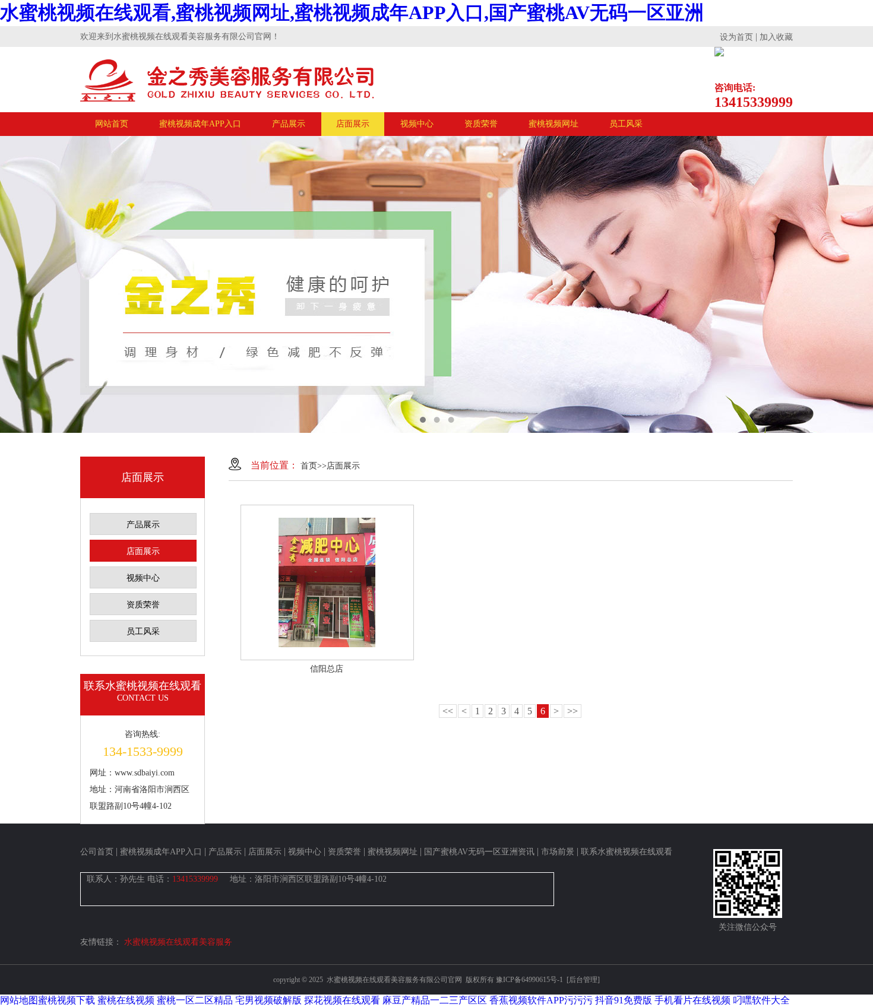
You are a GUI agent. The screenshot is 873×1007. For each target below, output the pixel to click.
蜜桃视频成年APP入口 (200, 123)
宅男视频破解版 (268, 1000)
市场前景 (557, 851)
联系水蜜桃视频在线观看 (626, 851)
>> (572, 711)
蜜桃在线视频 (125, 1000)
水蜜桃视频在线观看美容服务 (178, 942)
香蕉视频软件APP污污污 (541, 1000)
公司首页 (96, 851)
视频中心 (417, 123)
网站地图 (19, 1000)
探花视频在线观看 (342, 1000)
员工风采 (626, 123)
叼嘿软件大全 (761, 1000)
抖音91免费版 (623, 1000)
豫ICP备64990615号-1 (529, 980)
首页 (309, 465)
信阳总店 (326, 668)
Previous (21, 284)
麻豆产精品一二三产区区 (434, 1000)
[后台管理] (582, 980)
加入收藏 (776, 37)
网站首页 (111, 123)
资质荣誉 (481, 123)
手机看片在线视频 (692, 1000)
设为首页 (736, 37)
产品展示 (288, 123)
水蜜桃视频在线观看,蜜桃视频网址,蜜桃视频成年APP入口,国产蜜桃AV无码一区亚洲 (352, 12)
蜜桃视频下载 (66, 1000)
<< (447, 711)
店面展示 (352, 123)
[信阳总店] (327, 582)
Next (852, 284)
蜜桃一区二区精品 (195, 1000)
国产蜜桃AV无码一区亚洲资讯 (479, 851)
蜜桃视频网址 (553, 123)
